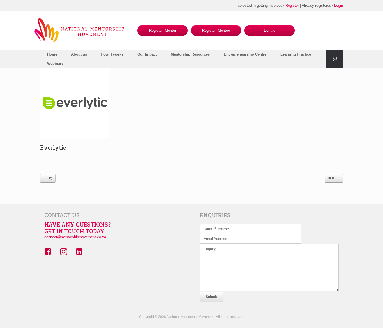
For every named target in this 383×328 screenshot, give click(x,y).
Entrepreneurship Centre (245, 54)
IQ (47, 178)
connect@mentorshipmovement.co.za (75, 237)
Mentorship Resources (190, 54)
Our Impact (147, 54)
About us (79, 54)
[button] (334, 59)
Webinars (55, 63)
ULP (334, 178)
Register (292, 5)
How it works (112, 54)
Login (338, 5)
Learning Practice (295, 54)
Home (52, 54)
